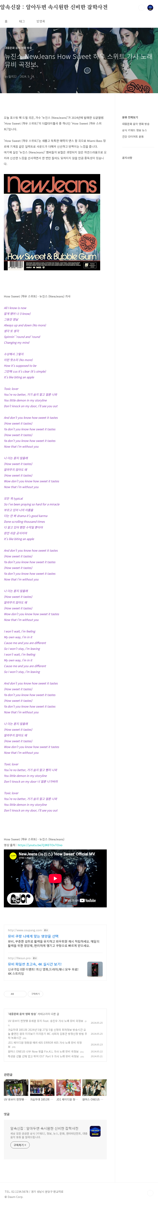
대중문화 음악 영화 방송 (22, 1014)
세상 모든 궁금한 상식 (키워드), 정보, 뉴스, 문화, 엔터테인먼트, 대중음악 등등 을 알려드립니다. (48, 1135)
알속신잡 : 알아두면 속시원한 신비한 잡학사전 (54, 7)
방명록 (40, 21)
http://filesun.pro (19, 958)
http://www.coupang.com (25, 930)
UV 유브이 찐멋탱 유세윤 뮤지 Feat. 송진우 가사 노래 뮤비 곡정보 (45, 1021)
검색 (141, 8)
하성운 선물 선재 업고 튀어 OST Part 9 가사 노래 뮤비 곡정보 (43, 1056)
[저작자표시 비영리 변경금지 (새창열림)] (48, 994)
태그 (22, 21)
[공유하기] (17, 994)
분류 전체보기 (130, 117)
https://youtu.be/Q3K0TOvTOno (40, 845)
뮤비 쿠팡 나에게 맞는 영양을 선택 (33, 936)
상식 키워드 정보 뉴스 (134, 130)
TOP (150, 1193)
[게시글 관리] (22, 994)
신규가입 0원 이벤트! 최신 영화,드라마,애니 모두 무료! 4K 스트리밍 (43, 971)
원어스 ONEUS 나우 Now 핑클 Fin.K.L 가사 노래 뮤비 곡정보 (43, 1051)
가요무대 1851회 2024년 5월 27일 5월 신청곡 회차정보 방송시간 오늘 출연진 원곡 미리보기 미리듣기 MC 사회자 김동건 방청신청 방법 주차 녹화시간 (47, 1034)
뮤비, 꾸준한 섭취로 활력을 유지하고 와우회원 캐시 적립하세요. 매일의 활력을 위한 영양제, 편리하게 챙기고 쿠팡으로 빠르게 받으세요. (53, 943)
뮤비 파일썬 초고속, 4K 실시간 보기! (35, 964)
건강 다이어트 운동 (133, 136)
